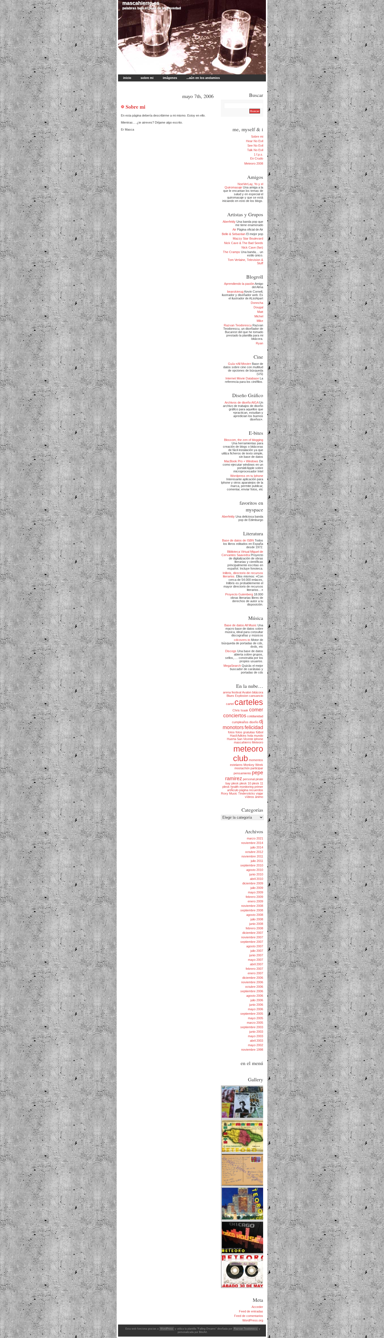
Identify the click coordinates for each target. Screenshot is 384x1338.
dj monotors (243, 724)
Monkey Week (253, 764)
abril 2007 (256, 964)
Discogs (230, 651)
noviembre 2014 (252, 843)
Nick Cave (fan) (252, 247)
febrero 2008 (254, 928)
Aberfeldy (229, 221)
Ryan (259, 343)
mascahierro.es (140, 3)
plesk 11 (257, 783)
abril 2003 (256, 1040)
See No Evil (255, 145)
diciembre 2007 (252, 932)
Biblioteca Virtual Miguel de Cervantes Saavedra (242, 553)
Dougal (258, 307)
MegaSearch (232, 665)
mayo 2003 (255, 1036)
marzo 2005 (255, 1022)
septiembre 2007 (251, 941)
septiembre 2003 (251, 1027)
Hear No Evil (254, 141)
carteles (248, 702)
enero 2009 (255, 901)
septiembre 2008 (251, 910)
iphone (258, 739)
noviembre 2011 (252, 856)
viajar (259, 793)
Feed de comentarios (248, 1315)
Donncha (257, 302)
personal (249, 779)
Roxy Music (229, 793)
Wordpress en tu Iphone (246, 475)
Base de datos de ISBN (238, 540)
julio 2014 (256, 847)
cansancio (256, 695)
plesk (235, 783)
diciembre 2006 (252, 977)
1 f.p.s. (258, 154)
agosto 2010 (254, 869)
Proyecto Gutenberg (239, 594)
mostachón (242, 768)
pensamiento (242, 773)
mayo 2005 (255, 1018)
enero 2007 (255, 973)
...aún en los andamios (203, 77)
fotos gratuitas (245, 732)
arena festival (232, 692)
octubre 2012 (254, 852)
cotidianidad (255, 716)
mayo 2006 (255, 1009)
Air (234, 229)
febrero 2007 (254, 968)
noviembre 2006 (252, 982)
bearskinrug (235, 291)
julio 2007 (256, 950)
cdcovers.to (242, 639)
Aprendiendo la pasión (239, 283)
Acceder (257, 1307)
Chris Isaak (240, 710)
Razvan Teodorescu (238, 325)
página (243, 790)
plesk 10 (245, 783)
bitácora (257, 692)
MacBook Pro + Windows (241, 461)
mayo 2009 (255, 892)
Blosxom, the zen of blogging (243, 440)
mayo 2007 (255, 959)
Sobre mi (147, 77)
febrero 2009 (254, 896)
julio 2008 (256, 919)
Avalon (246, 692)
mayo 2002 (255, 1045)
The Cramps (231, 252)
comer (256, 710)
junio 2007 (256, 955)
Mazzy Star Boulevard (248, 238)
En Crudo (256, 158)
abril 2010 (256, 878)
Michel (258, 316)
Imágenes (170, 77)
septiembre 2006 (251, 991)
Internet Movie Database (242, 378)
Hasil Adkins (238, 735)
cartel (230, 704)
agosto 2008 (254, 914)
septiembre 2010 (251, 865)
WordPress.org (252, 1320)
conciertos (234, 715)
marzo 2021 (255, 838)
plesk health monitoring (238, 786)
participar (256, 768)
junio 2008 (256, 923)
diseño (253, 722)
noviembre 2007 (252, 937)
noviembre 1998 (252, 1049)
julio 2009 (256, 887)
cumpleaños (240, 722)
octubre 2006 (254, 986)
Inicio (127, 77)
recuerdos (256, 790)
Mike (260, 320)
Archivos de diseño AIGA (241, 402)
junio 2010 (256, 874)
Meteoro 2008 (253, 163)
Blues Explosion (237, 695)
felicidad (254, 727)
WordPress (166, 1328)
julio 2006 (256, 1000)
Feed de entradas (251, 1311)
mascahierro (242, 742)
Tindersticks (246, 793)
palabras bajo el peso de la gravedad (151, 5)
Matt (260, 311)
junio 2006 (256, 1004)
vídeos (249, 796)
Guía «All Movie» (239, 363)
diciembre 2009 (252, 883)
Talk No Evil (255, 150)
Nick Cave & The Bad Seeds (243, 243)
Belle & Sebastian (233, 234)
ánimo (259, 796)
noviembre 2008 (252, 905)
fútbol (259, 732)
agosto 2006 (254, 995)
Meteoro (257, 742)
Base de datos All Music (240, 625)
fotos (231, 732)
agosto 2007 (254, 946)
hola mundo (255, 735)
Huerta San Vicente (240, 739)
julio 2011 (257, 861)
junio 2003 (256, 1031)
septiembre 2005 (251, 1013)
